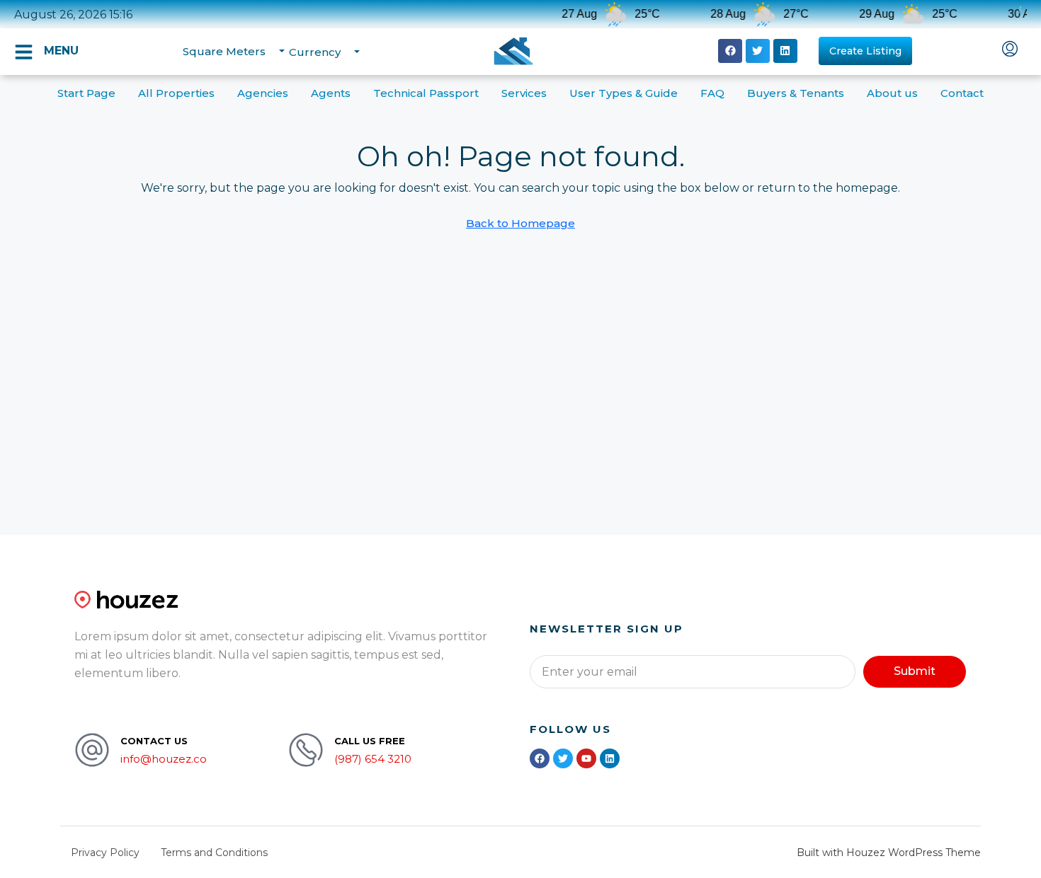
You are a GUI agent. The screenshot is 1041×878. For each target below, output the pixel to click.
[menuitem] (1010, 50)
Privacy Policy (105, 852)
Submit (914, 671)
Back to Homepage (520, 223)
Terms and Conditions (214, 852)
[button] (730, 51)
